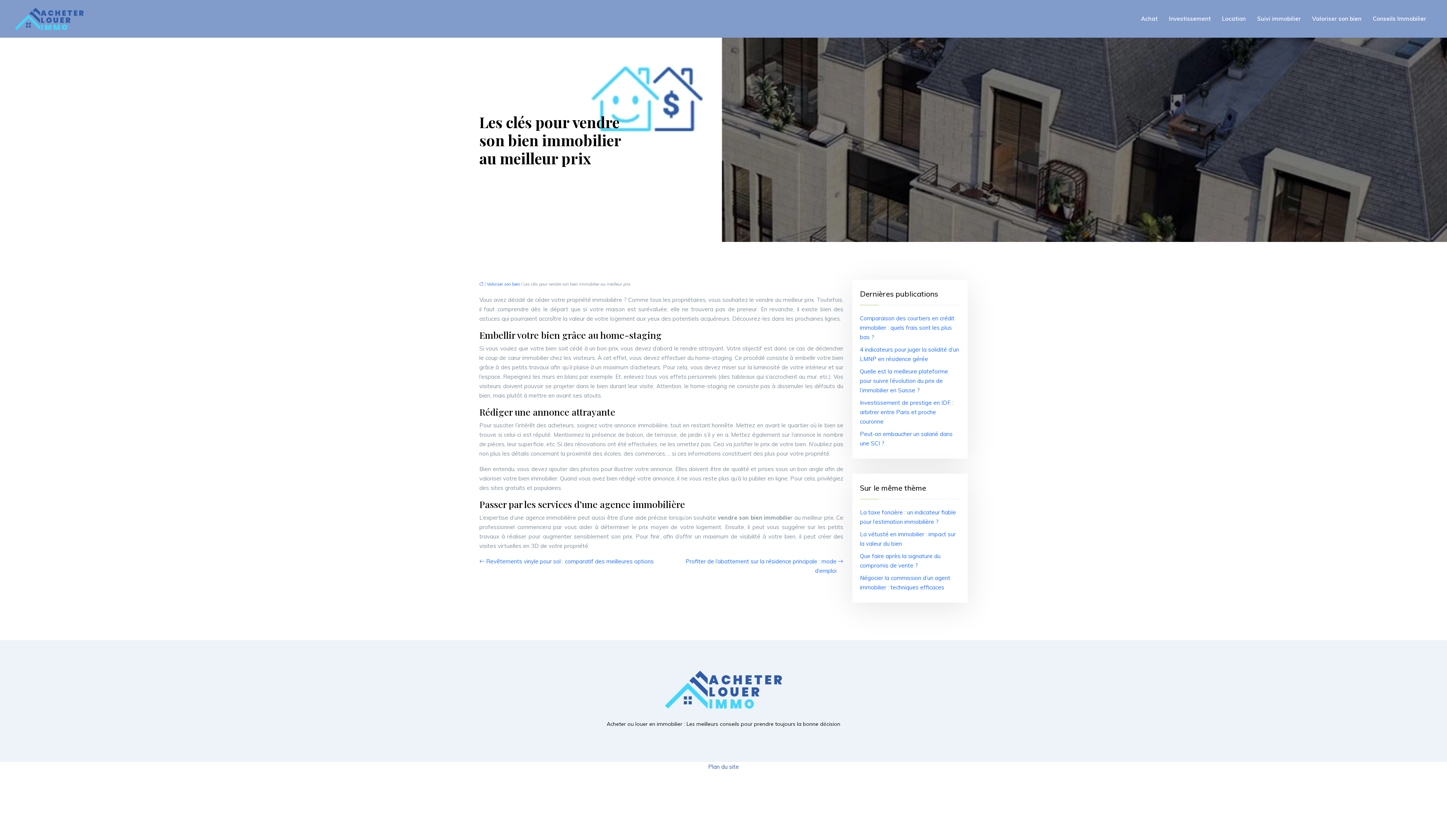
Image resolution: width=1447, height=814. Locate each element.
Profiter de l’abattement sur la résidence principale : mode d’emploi (761, 566)
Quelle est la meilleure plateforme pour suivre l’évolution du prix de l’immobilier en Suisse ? (904, 381)
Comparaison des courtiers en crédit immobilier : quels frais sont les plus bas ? (907, 328)
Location (1234, 18)
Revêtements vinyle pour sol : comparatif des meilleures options (570, 561)
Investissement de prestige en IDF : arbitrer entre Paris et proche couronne (906, 412)
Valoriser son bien (1336, 18)
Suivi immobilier (1279, 18)
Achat (1149, 18)
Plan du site (723, 766)
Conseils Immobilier (1399, 18)
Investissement (1190, 18)
